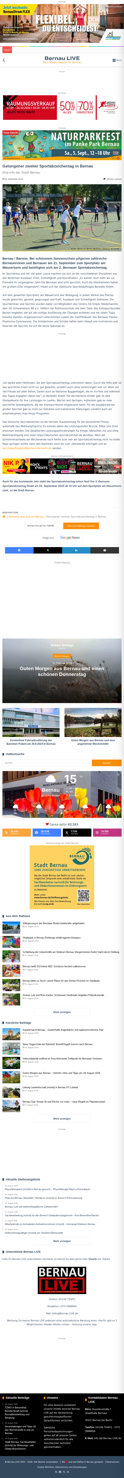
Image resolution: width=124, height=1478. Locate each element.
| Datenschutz (111, 1462)
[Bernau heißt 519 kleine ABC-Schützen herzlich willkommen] (11, 971)
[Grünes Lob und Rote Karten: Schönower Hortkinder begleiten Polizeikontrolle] (11, 999)
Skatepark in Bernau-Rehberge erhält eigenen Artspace (52, 937)
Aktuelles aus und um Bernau (26, 516)
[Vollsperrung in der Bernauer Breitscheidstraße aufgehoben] (11, 928)
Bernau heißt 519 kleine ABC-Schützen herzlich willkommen (54, 966)
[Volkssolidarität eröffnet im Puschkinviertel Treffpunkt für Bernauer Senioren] (11, 1063)
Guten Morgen (62, 656)
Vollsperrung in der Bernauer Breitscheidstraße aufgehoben (54, 923)
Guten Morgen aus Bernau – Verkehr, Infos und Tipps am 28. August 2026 (61, 1073)
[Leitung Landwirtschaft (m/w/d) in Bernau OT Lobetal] (11, 1092)
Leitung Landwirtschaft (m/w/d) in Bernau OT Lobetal (50, 1087)
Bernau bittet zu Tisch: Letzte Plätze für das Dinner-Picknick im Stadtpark (61, 980)
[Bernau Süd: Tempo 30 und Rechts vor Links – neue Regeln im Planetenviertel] (11, 1106)
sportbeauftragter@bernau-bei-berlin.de (27, 448)
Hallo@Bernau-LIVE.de (65, 1313)
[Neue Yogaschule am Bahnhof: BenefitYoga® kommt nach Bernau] (11, 1048)
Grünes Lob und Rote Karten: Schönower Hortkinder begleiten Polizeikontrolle (63, 995)
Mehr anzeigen (62, 1012)
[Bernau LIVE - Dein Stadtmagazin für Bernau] (62, 60)
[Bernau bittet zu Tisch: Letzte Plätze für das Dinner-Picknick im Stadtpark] (11, 985)
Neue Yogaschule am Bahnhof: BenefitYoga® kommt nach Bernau (57, 1044)
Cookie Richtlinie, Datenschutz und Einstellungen (62, 1467)
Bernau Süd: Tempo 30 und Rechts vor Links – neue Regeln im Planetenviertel (64, 1101)
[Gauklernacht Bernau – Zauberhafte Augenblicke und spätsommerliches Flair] (11, 1034)
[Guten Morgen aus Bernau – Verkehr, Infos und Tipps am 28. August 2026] (11, 1077)
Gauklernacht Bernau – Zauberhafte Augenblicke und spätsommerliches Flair (63, 1029)
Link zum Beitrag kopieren (81, 525)
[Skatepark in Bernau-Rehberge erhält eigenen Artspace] (11, 942)
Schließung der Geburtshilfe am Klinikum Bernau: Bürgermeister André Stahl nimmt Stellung (71, 952)
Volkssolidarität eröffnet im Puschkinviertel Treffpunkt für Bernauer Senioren (62, 1058)
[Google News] (70, 537)
